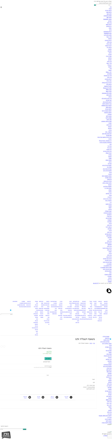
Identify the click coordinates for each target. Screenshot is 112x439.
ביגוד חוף (109, 147)
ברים (110, 29)
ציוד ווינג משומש (107, 75)
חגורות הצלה (108, 153)
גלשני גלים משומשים (106, 93)
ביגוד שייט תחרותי (107, 151)
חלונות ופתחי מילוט (107, 183)
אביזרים (109, 163)
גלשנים (109, 49)
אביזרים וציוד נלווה (107, 262)
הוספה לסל (48, 358)
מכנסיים (109, 114)
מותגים (109, 278)
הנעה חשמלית (108, 211)
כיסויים (109, 21)
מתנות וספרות (108, 177)
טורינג (110, 130)
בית (110, 7)
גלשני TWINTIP (107, 33)
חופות (110, 28)
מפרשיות (109, 221)
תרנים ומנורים (108, 234)
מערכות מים (108, 218)
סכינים (109, 174)
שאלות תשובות (108, 274)
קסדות (110, 123)
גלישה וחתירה (108, 10)
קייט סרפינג (108, 26)
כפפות (110, 158)
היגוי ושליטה (108, 193)
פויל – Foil (109, 36)
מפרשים (109, 51)
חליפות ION (108, 107)
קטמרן (109, 251)
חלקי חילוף (108, 44)
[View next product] (2, 346)
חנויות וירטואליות (107, 435)
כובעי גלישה (108, 116)
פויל (110, 68)
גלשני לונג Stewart (107, 88)
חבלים (110, 190)
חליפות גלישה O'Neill (106, 105)
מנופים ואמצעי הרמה (106, 176)
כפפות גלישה (108, 117)
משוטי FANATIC (107, 19)
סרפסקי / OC (108, 132)
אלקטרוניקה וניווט (107, 170)
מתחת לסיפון (108, 204)
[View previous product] (4, 346)
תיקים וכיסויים (108, 40)
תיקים (110, 161)
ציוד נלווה (109, 22)
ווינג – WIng (108, 72)
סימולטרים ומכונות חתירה (105, 142)
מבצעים (109, 281)
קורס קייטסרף (108, 45)
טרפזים (109, 38)
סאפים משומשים (107, 15)
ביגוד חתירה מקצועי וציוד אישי (104, 137)
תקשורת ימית (108, 200)
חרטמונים (109, 214)
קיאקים (109, 126)
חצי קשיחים (108, 100)
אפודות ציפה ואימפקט (106, 121)
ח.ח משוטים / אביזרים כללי (105, 140)
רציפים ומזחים (108, 271)
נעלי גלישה (109, 119)
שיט (110, 144)
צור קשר (109, 279)
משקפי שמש (108, 160)
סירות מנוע (108, 257)
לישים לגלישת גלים (107, 102)
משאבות (109, 220)
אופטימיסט (108, 235)
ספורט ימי (109, 167)
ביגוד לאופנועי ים (107, 265)
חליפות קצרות (108, 109)
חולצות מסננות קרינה (106, 110)
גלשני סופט (108, 95)
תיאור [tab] (48, 375)
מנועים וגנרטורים (107, 213)
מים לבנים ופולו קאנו (106, 133)
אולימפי (109, 128)
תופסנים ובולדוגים (107, 186)
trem (47, 367)
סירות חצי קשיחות (107, 258)
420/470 (109, 244)
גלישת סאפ (108, 12)
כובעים (109, 156)
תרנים (110, 52)
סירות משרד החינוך (107, 248)
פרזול (110, 172)
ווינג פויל (109, 65)
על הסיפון (109, 179)
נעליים (110, 154)
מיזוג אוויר (109, 216)
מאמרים (109, 276)
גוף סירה (109, 197)
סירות (110, 223)
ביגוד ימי (109, 146)
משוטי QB (109, 17)
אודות (110, 8)
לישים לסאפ (108, 24)
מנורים (109, 54)
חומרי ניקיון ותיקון (107, 198)
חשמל (110, 207)
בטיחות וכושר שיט (107, 169)
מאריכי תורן (108, 56)
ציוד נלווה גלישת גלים (106, 98)
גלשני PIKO (108, 89)
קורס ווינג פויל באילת (106, 82)
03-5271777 (96, 283)
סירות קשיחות (108, 260)
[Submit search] (95, 5)
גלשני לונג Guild (107, 86)
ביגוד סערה (108, 149)
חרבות (110, 96)
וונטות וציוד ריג (108, 188)
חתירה (109, 139)
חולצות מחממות (107, 112)
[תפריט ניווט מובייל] (1, 7)
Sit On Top (108, 135)
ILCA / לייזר (108, 227)
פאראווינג (109, 73)
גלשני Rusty (108, 91)
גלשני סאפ (109, 14)
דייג (110, 202)
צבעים (110, 205)
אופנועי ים (109, 264)
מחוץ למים (109, 125)
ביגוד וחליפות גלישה (106, 103)
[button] (47, 362)
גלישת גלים (108, 84)
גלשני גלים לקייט (107, 35)
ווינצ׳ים (109, 184)
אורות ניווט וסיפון (107, 181)
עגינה (110, 195)
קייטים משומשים (107, 31)
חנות (110, 272)
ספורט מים (35, 367)
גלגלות (110, 191)
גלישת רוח (109, 47)
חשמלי (109, 70)
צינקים (109, 209)
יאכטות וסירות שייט (106, 165)
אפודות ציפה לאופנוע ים (106, 267)
